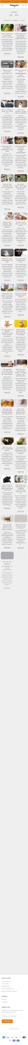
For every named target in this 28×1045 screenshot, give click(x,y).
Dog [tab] (16, 15)
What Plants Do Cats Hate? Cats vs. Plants (7, 35)
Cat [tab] (11, 15)
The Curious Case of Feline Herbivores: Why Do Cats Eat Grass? (21, 450)
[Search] (23, 5)
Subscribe (7, 1021)
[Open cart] (26, 5)
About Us (4, 999)
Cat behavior (7, 20)
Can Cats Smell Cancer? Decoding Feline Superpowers (20, 150)
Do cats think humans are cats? (21, 260)
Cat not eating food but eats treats (20, 295)
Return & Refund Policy (8, 989)
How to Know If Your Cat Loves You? (7, 111)
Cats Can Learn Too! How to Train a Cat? (7, 602)
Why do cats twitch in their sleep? (20, 224)
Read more (7, 53)
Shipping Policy (6, 986)
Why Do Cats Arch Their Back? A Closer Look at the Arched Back (20, 373)
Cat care (22, 20)
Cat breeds (15, 20)
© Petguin (14, 1029)
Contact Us (5, 1002)
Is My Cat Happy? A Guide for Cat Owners (20, 111)
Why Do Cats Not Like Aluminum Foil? (7, 72)
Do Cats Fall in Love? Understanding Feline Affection (20, 73)
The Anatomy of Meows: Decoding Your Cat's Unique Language (7, 333)
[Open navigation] (2, 5)
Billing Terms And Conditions (9, 991)
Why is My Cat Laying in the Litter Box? (21, 526)
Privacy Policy (5, 984)
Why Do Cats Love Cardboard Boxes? (7, 449)
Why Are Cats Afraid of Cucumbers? (20, 638)
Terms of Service (6, 981)
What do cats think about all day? (7, 260)
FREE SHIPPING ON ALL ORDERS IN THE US (13, 1)
